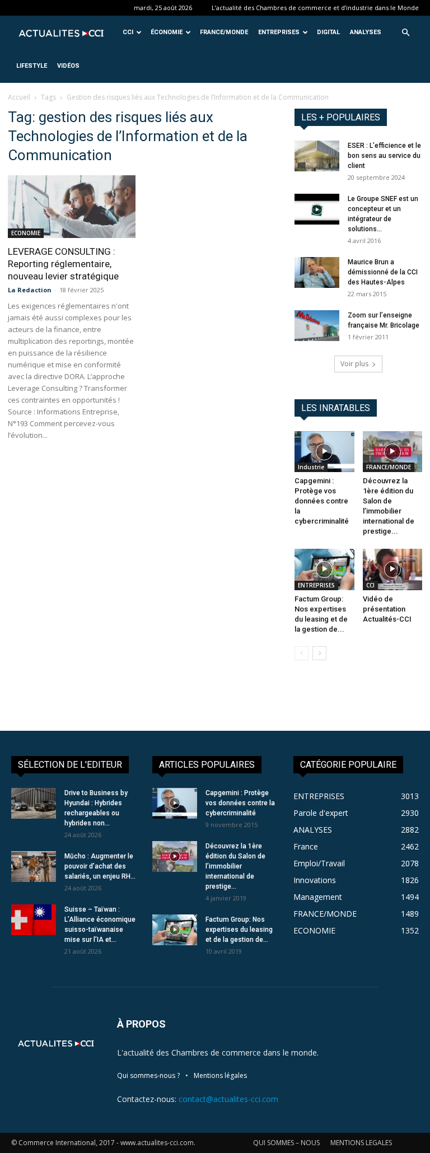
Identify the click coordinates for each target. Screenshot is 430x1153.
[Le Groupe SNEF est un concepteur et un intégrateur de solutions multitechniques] (317, 209)
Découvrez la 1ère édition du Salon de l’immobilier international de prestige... (235, 866)
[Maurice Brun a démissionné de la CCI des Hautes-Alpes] (317, 272)
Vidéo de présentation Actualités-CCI (387, 609)
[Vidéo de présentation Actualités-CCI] (393, 569)
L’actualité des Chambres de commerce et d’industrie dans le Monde (315, 7)
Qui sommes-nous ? (148, 1075)
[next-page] (319, 653)
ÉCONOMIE (167, 32)
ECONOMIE (25, 233)
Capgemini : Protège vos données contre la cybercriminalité (322, 501)
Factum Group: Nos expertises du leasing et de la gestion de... (239, 930)
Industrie (311, 467)
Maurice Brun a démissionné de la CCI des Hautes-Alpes (383, 272)
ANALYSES (365, 32)
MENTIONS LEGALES (361, 1142)
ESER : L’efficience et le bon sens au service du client (384, 156)
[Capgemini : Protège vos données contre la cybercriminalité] (324, 451)
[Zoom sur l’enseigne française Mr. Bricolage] (317, 325)
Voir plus (354, 363)
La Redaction (30, 290)
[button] (405, 32)
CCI (128, 32)
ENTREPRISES (279, 32)
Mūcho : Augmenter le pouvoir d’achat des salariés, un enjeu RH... (99, 866)
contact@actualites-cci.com (228, 1099)
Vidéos (68, 65)
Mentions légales (220, 1075)
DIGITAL (328, 32)
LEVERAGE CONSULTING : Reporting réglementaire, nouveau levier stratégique (63, 264)
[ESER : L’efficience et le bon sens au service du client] (317, 156)
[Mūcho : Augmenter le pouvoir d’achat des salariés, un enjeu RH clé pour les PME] (33, 866)
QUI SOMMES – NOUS (286, 1142)
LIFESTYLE (31, 65)
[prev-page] (302, 653)
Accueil (19, 97)
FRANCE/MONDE (224, 32)
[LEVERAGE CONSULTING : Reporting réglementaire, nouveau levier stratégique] (71, 206)
